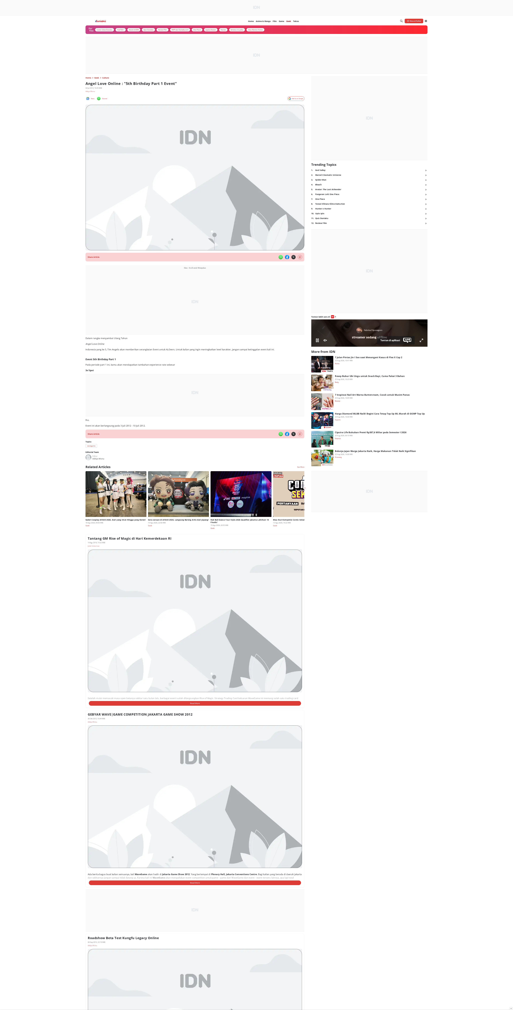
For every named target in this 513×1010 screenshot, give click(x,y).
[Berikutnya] (304, 488)
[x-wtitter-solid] (293, 257)
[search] (401, 21)
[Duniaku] (101, 21)
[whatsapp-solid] (281, 257)
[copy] (300, 257)
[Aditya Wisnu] (88, 457)
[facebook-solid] (287, 257)
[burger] (426, 21)
